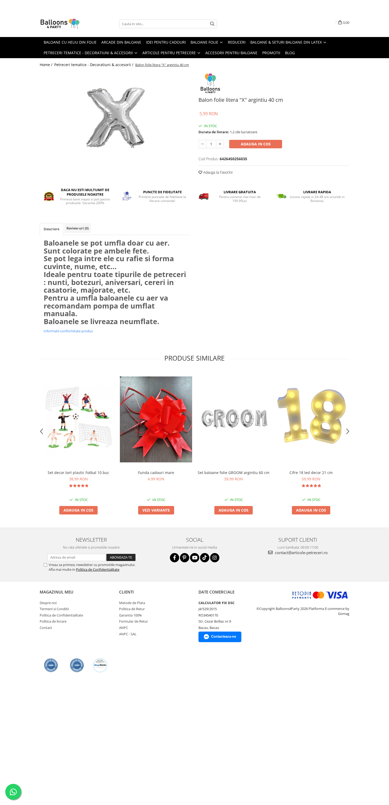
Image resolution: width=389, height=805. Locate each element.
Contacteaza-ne (223, 636)
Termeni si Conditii (54, 608)
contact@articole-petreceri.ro (301, 552)
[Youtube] (194, 557)
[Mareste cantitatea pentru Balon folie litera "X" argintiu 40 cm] (220, 144)
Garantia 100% (130, 615)
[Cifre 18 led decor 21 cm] (311, 419)
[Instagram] (214, 557)
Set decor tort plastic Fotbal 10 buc (78, 472)
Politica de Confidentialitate (97, 569)
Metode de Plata (132, 602)
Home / (46, 64)
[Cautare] (212, 24)
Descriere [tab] (51, 229)
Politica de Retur (132, 608)
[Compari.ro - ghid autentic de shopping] (51, 665)
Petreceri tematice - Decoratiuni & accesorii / (94, 64)
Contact (46, 627)
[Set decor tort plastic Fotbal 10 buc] (78, 419)
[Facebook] (174, 557)
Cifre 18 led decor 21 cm (311, 472)
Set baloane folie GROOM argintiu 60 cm (233, 472)
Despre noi (48, 602)
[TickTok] (204, 557)
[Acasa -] (66, 24)
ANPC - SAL (128, 634)
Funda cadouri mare (156, 472)
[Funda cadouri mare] (156, 419)
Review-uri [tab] (77, 228)
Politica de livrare (53, 621)
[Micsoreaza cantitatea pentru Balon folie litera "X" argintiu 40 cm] (202, 144)
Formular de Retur (133, 621)
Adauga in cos (256, 143)
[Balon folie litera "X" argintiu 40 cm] (115, 117)
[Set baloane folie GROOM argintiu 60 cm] (233, 419)
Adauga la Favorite (217, 172)
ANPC (123, 627)
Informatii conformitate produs (68, 331)
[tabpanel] (115, 117)
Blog (290, 52)
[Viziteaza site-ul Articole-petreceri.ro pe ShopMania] (100, 665)
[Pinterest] (184, 557)
